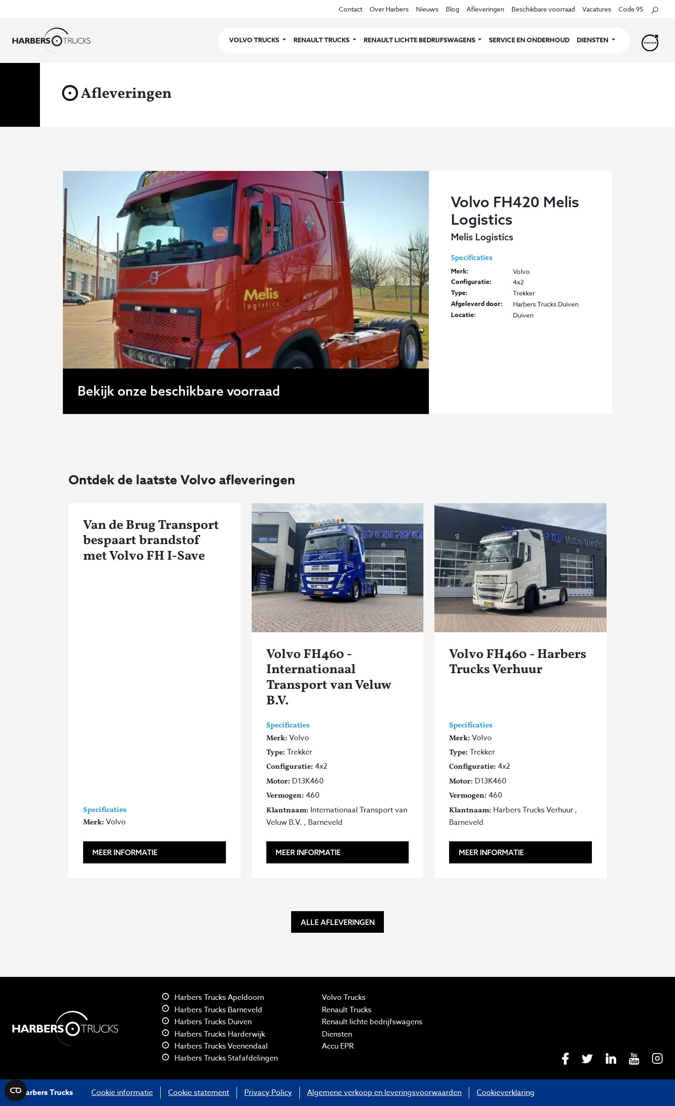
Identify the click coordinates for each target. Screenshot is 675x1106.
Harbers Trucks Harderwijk (219, 1034)
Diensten (337, 1034)
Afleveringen (485, 9)
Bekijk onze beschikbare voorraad (179, 391)
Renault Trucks (346, 1009)
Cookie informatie (122, 1092)
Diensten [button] (593, 40)
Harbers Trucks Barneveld (217, 1009)
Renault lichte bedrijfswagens (372, 1021)
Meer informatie (125, 852)
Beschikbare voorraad (543, 9)
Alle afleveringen (338, 922)
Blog (452, 9)
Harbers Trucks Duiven (212, 1021)
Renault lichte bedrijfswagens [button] (420, 40)
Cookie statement (198, 1092)
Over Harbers (389, 9)
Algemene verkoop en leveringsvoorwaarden (384, 1092)
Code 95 (631, 9)
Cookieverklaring (505, 1092)
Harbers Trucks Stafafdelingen (225, 1058)
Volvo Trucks (344, 997)
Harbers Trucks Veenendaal (220, 1046)
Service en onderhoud (529, 40)
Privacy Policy (268, 1092)
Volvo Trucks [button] (255, 40)
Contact (350, 9)
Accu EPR (338, 1046)
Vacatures (596, 9)
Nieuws (427, 9)
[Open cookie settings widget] (16, 1090)
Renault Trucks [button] (322, 40)
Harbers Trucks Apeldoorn (218, 997)
